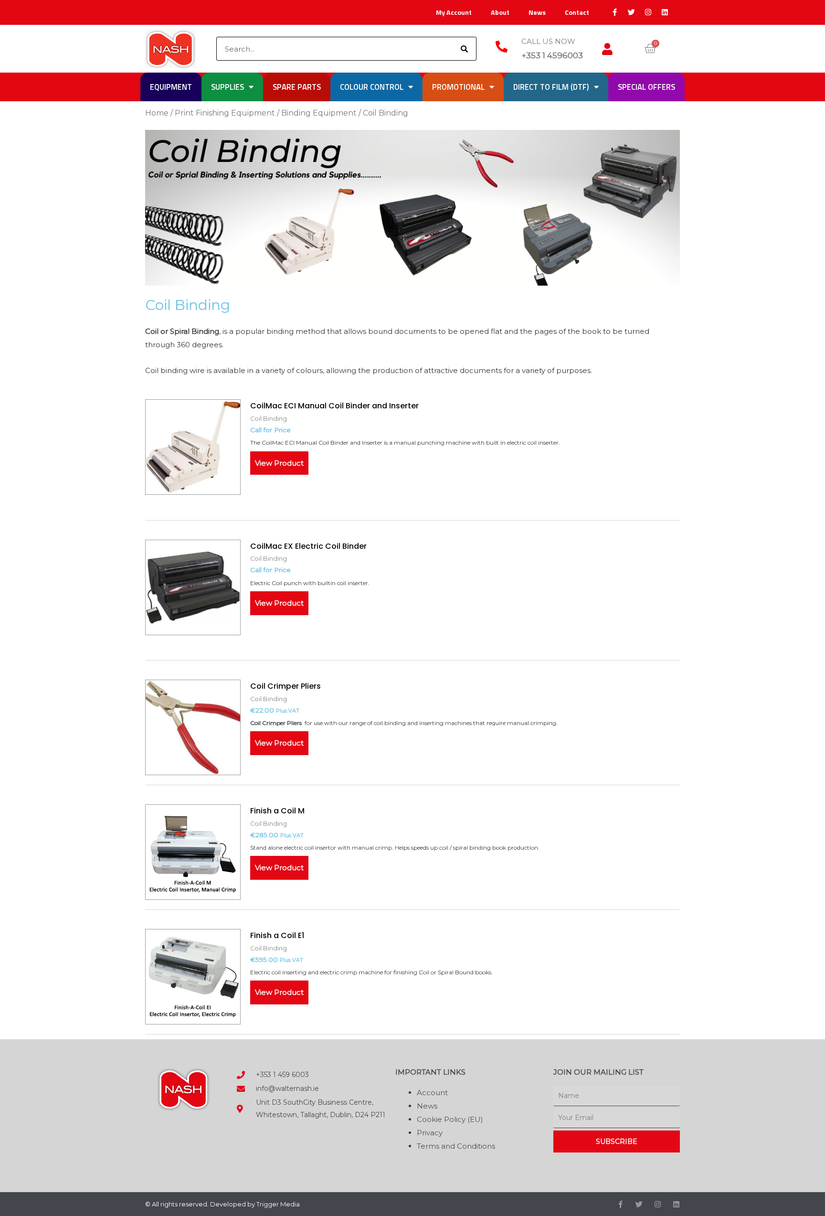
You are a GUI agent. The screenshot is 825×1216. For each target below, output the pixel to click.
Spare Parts (297, 87)
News (537, 12)
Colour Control (371, 87)
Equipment (171, 87)
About (500, 12)
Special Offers (646, 87)
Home (157, 112)
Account (432, 1092)
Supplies (227, 87)
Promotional (458, 87)
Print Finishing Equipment (225, 112)
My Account (454, 12)
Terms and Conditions (456, 1146)
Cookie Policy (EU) (450, 1119)
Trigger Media (278, 1204)
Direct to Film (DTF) (551, 87)
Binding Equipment (319, 112)
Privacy (430, 1132)
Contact (577, 12)
